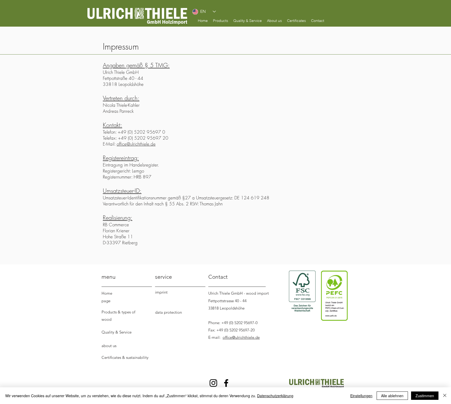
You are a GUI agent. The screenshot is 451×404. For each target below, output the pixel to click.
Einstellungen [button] (361, 395)
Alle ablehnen (392, 395)
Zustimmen (425, 395)
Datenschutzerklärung (275, 395)
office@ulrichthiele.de (136, 144)
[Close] (445, 395)
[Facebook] (226, 383)
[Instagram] (213, 383)
